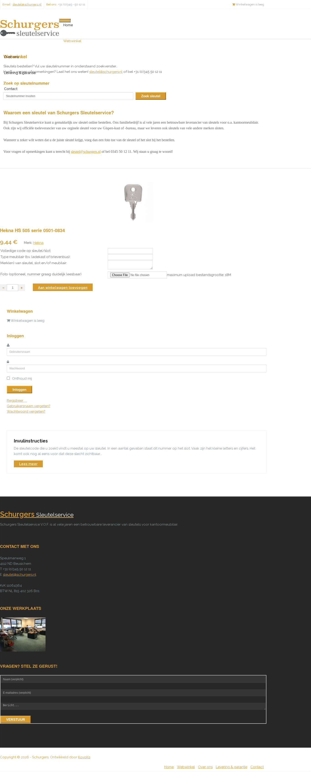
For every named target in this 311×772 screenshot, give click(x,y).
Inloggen (19, 389)
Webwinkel (72, 41)
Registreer (15, 401)
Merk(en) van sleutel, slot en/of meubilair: (33, 263)
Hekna (38, 243)
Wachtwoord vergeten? (26, 411)
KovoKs (84, 757)
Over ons (11, 57)
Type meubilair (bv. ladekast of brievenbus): (35, 257)
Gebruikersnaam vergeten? (28, 406)
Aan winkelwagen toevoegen (62, 288)
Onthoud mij (22, 378)
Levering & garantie (20, 73)
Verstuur (15, 719)
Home (68, 25)
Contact (10, 89)
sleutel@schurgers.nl (27, 4)
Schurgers (37, 514)
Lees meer (28, 464)
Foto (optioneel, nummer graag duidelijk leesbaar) (41, 274)
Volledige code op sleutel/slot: (25, 251)
